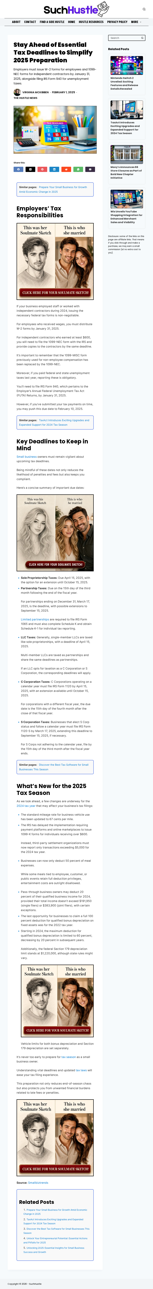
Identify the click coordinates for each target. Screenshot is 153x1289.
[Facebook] (18, 169)
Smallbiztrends (38, 1182)
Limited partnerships (35, 619)
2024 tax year (26, 806)
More (134, 22)
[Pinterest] (42, 169)
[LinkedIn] (54, 169)
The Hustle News (25, 98)
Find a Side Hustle (52, 22)
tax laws (81, 1070)
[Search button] (142, 38)
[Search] (144, 9)
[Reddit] (66, 169)
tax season (68, 1057)
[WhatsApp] (78, 169)
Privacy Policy (117, 22)
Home (71, 22)
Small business (27, 456)
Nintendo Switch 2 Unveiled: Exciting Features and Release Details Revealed (124, 83)
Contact (30, 22)
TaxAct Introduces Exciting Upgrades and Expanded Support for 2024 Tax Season (125, 128)
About (16, 22)
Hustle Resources (91, 22)
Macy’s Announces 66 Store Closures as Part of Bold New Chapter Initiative (126, 172)
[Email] (90, 169)
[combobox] (124, 38)
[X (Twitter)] (30, 169)
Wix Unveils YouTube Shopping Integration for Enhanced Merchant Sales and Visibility (126, 217)
